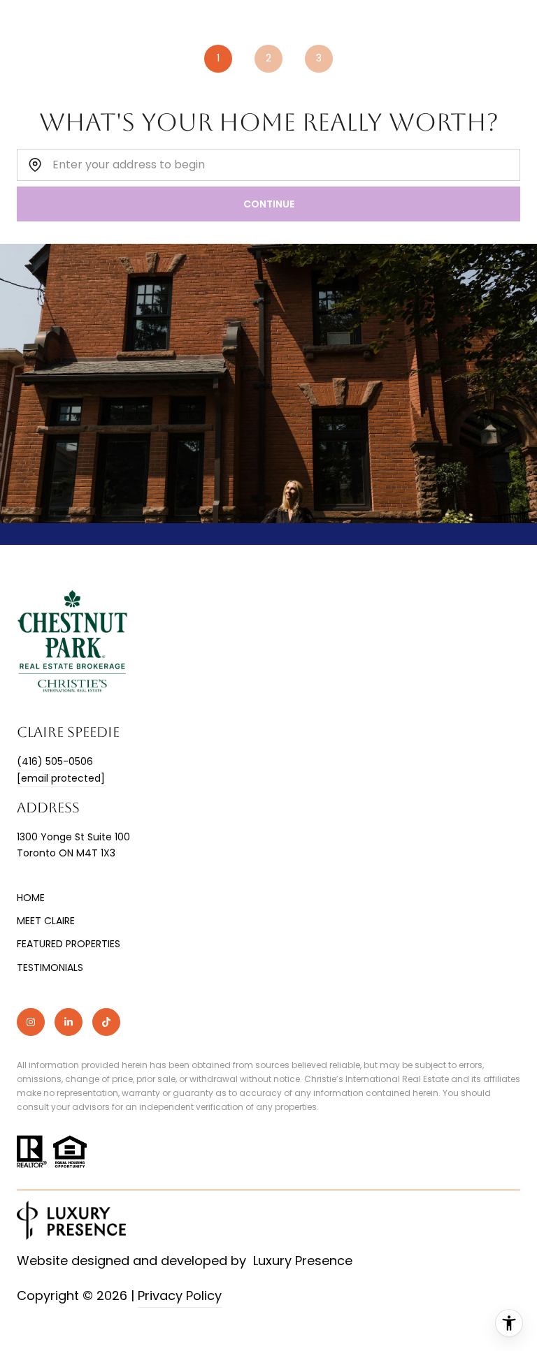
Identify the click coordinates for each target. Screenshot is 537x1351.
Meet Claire (46, 921)
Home (31, 898)
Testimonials (50, 967)
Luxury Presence (302, 1260)
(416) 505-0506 (55, 761)
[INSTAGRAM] (31, 1022)
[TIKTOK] (106, 1022)
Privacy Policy (180, 1295)
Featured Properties (68, 944)
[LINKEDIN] (69, 1022)
